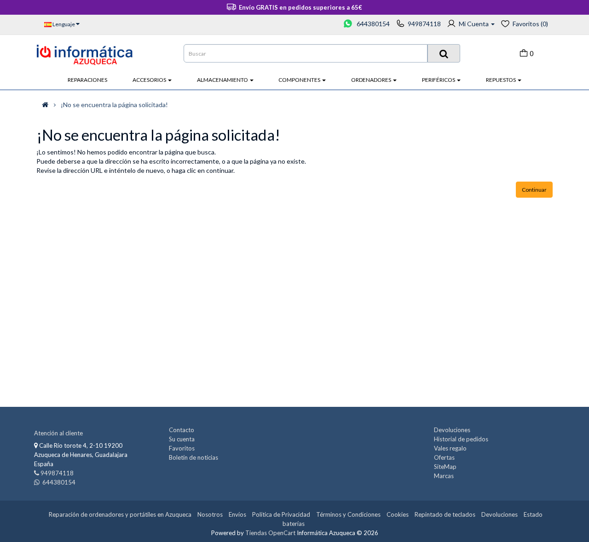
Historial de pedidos (461, 439)
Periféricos (439, 79)
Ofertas (444, 457)
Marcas (444, 475)
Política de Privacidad (281, 514)
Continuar (534, 189)
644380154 (372, 24)
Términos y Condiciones (348, 514)
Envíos (237, 514)
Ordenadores (371, 79)
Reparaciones (87, 79)
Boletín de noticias (193, 457)
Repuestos (501, 79)
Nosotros (210, 514)
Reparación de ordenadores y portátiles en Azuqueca (120, 514)
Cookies (398, 514)
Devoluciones (452, 430)
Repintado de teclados (445, 514)
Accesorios (150, 79)
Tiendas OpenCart (270, 532)
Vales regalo (450, 448)
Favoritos (182, 448)
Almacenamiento (223, 79)
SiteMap (445, 466)
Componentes (299, 79)
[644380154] (348, 24)
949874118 (424, 24)
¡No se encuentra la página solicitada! (114, 104)
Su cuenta (182, 439)
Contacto (181, 430)
